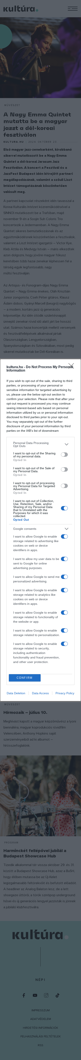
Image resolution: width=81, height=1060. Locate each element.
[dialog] (40, 530)
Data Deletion (16, 693)
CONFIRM (25, 677)
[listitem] (40, 444)
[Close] (72, 367)
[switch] (64, 454)
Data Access (40, 693)
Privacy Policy (65, 693)
